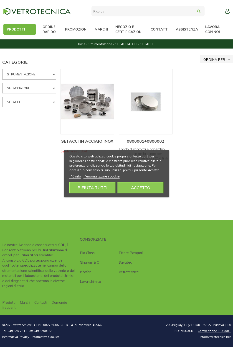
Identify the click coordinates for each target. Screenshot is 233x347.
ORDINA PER (217, 59)
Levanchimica (90, 281)
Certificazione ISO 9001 (214, 331)
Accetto (140, 187)
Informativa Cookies (46, 337)
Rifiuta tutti (92, 187)
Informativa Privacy (15, 337)
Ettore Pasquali (131, 253)
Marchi (25, 302)
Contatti (40, 302)
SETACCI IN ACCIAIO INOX (87, 141)
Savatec (125, 262)
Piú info (75, 176)
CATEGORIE (15, 62)
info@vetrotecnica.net (215, 337)
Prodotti (8, 302)
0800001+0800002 (145, 141)
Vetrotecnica (129, 272)
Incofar (85, 272)
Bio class (87, 253)
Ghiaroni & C (89, 262)
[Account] (227, 11)
